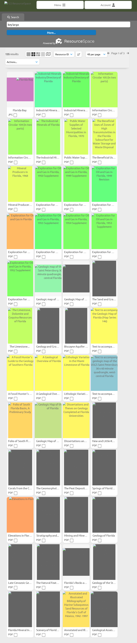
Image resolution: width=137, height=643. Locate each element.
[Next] (128, 53)
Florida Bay (20, 110)
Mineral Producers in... (22, 204)
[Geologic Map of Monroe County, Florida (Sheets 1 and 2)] (76, 278)
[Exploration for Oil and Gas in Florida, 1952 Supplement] (20, 278)
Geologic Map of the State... (53, 441)
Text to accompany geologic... (110, 393)
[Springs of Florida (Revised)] (104, 467)
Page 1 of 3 (118, 53)
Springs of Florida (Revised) (109, 488)
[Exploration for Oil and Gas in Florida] (20, 231)
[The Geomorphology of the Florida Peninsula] (48, 467)
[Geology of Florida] (104, 515)
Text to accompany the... (107, 346)
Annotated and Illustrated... (81, 630)
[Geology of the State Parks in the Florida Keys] (104, 562)
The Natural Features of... (51, 582)
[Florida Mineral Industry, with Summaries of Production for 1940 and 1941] (20, 609)
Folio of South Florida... (22, 441)
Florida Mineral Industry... (24, 630)
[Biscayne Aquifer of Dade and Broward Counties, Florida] (76, 326)
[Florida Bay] (20, 89)
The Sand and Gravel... (106, 299)
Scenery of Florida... (48, 630)
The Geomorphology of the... (54, 488)
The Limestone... (20, 346)
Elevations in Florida (21, 535)
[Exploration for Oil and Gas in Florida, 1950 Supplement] (48, 184)
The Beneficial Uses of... (106, 157)
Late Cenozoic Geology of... (24, 582)
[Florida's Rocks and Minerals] (76, 562)
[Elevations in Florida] (20, 515)
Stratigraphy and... (48, 535)
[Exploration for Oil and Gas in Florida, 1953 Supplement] (104, 231)
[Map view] (48, 54)
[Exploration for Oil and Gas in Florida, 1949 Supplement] (76, 184)
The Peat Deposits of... (78, 488)
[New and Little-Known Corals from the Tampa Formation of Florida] (104, 420)
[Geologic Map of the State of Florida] (48, 420)
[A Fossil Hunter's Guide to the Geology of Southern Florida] (20, 373)
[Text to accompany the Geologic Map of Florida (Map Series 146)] (104, 326)
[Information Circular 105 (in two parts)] (104, 89)
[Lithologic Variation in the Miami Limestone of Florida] (76, 373)
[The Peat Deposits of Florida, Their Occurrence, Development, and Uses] (76, 467)
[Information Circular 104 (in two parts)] (20, 137)
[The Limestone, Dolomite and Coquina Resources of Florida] (20, 326)
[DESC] (79, 54)
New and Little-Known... (107, 441)
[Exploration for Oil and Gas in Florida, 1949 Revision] (104, 184)
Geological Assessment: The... (110, 630)
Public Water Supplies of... (80, 157)
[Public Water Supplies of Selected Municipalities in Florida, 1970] (76, 137)
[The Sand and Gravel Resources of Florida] (104, 278)
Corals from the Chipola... (24, 488)
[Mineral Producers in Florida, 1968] (20, 184)
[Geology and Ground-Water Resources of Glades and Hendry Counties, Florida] (48, 326)
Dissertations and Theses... (80, 441)
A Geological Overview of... (52, 393)
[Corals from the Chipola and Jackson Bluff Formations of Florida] (20, 467)
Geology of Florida (104, 535)
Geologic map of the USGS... (53, 299)
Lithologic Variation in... (79, 393)
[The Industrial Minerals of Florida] (48, 137)
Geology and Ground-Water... (54, 346)
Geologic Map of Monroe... (80, 299)
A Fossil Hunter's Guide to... (25, 393)
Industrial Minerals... (49, 110)
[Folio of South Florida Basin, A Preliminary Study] (20, 420)
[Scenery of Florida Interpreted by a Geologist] (48, 609)
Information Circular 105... (108, 110)
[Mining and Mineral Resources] (76, 515)
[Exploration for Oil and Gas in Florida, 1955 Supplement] (48, 231)
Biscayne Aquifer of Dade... (81, 346)
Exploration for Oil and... (51, 204)
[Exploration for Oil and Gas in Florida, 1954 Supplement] (76, 231)
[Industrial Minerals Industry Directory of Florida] (48, 89)
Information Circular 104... (24, 157)
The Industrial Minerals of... (53, 157)
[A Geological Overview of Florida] (48, 373)
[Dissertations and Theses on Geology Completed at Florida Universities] (76, 420)
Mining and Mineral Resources (82, 535)
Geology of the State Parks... (109, 582)
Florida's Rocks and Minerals (81, 582)
